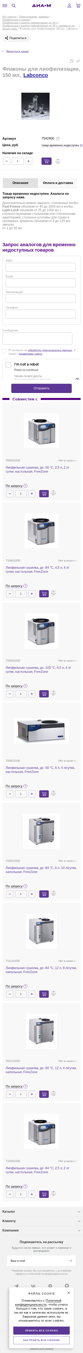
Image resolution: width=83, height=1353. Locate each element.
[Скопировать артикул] (57, 139)
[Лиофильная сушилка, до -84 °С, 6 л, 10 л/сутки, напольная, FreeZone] (41, 831)
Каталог (8, 1211)
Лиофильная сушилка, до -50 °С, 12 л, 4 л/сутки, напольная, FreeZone (41, 1070)
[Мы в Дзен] (50, 1286)
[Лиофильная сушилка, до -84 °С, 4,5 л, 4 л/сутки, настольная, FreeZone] (41, 530)
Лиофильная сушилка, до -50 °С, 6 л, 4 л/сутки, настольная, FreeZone (40, 769)
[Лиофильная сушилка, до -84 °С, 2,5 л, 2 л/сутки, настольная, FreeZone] (41, 1131)
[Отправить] (70, 1261)
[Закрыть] (69, 1292)
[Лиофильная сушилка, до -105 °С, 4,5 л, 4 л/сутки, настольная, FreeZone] (41, 630)
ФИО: (9, 260)
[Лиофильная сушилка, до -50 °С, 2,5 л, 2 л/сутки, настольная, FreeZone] (41, 430)
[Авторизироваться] (69, 5)
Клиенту (9, 1221)
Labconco (35, 75)
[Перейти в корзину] (78, 5)
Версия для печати (41, 1348)
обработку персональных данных (50, 350)
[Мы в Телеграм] (16, 1286)
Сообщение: (10, 330)
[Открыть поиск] (13, 5)
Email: (9, 276)
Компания (10, 1230)
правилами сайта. (31, 353)
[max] (67, 1286)
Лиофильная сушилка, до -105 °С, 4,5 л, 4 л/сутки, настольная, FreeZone (38, 669)
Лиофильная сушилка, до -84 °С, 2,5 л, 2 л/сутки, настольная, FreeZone (37, 1170)
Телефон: (12, 307)
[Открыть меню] (4, 5)
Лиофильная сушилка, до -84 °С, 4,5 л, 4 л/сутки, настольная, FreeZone (37, 569)
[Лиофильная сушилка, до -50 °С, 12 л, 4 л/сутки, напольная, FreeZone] (41, 1031)
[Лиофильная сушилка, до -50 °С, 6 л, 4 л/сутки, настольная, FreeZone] (41, 731)
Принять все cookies (41, 1330)
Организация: (15, 291)
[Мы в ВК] (33, 1286)
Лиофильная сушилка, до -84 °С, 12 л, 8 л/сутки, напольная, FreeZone (41, 970)
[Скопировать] (71, 61)
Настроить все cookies (41, 1340)
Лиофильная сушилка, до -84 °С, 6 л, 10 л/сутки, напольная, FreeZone (41, 870)
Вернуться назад (17, 51)
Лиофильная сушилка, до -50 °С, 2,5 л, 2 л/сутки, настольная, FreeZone (37, 469)
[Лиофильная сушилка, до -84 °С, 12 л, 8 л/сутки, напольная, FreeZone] (41, 931)
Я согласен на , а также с (41, 352)
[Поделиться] (78, 61)
